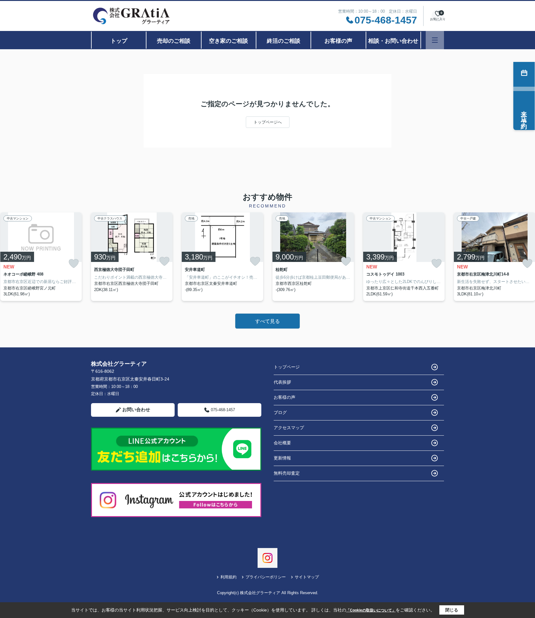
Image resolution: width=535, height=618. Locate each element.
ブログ (280, 412)
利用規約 (228, 577)
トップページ (287, 366)
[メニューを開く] (435, 40)
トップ (119, 41)
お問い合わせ (136, 409)
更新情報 (282, 457)
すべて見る (267, 321)
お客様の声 (338, 41)
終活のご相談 (283, 41)
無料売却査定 (287, 473)
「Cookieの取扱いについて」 (371, 610)
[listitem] (131, 256)
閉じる (451, 609)
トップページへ (268, 122)
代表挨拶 (282, 382)
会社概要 (282, 442)
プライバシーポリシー (266, 577)
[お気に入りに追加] (74, 264)
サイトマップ (307, 577)
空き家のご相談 (228, 41)
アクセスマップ (289, 427)
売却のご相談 (173, 41)
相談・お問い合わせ (393, 41)
